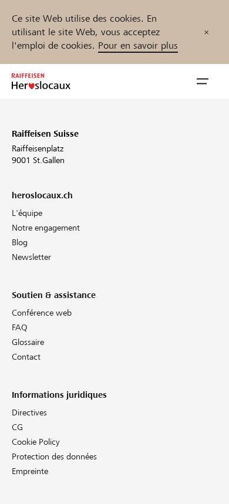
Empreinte (30, 471)
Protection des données (54, 456)
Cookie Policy (36, 442)
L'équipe (27, 213)
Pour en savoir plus (138, 45)
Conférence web (42, 312)
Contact (26, 356)
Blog (20, 242)
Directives (29, 412)
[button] (202, 81)
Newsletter (31, 257)
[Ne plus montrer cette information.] (206, 32)
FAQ (20, 327)
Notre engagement (46, 227)
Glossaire (28, 342)
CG (17, 427)
